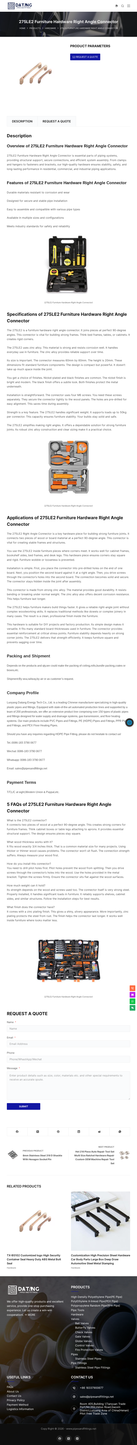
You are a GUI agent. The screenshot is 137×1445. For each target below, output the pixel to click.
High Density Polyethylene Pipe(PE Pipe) (96, 1296)
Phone (11, 1052)
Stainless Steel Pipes (88, 1358)
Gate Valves (82, 1336)
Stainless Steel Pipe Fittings (92, 1367)
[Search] (122, 6)
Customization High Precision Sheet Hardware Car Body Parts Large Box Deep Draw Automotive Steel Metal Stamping (100, 1259)
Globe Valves (83, 1341)
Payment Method (17, 1404)
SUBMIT (23, 1106)
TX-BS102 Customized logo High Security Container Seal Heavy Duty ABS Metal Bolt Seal (34, 1259)
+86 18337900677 (91, 1387)
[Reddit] (99, 1132)
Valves (75, 1319)
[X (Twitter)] (38, 1132)
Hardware (11, 1268)
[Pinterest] (58, 1132)
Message (12, 1068)
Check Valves (83, 1332)
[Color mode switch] (116, 5)
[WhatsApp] (120, 1132)
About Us (13, 1391)
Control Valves (84, 1345)
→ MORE (29, 1314)
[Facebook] (17, 1132)
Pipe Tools (77, 1310)
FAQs (10, 1387)
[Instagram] (77, 1438)
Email (10, 1037)
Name (10, 1022)
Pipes (74, 1354)
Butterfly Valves (85, 1327)
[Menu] (128, 5)
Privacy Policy (16, 1400)
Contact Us (14, 1395)
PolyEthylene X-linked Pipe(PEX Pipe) (94, 1301)
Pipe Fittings (79, 1363)
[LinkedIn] (79, 1132)
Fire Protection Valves (89, 1349)
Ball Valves (82, 1323)
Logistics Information (20, 1409)
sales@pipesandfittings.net (97, 1396)
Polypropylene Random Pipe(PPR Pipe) (95, 1305)
